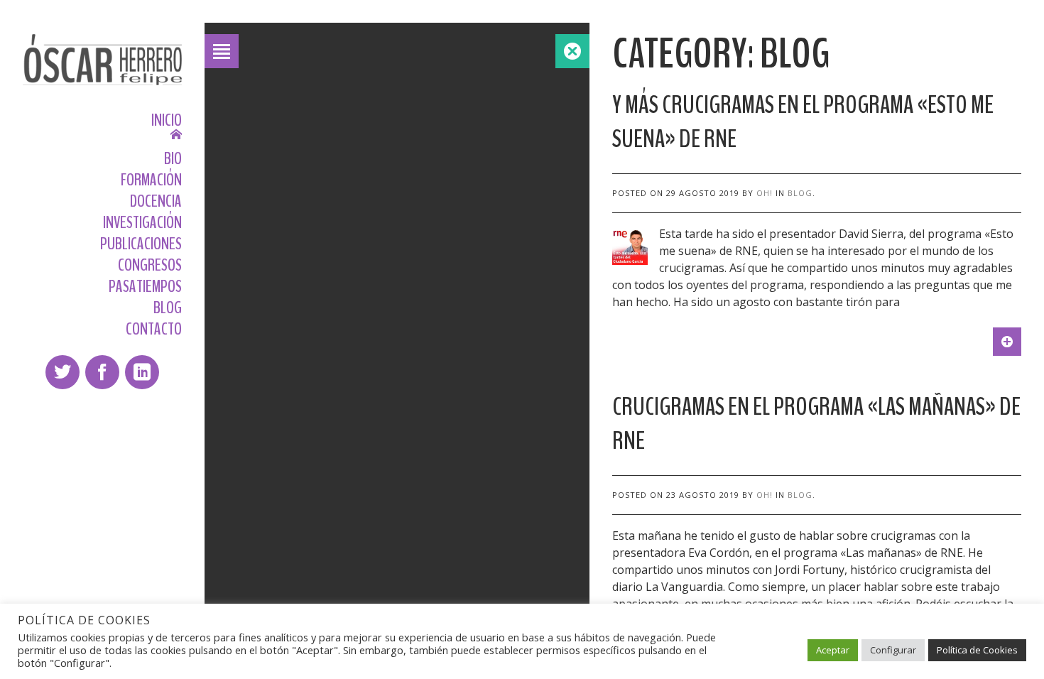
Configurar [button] (893, 649)
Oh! (764, 193)
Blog (800, 193)
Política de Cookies (977, 649)
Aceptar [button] (832, 649)
